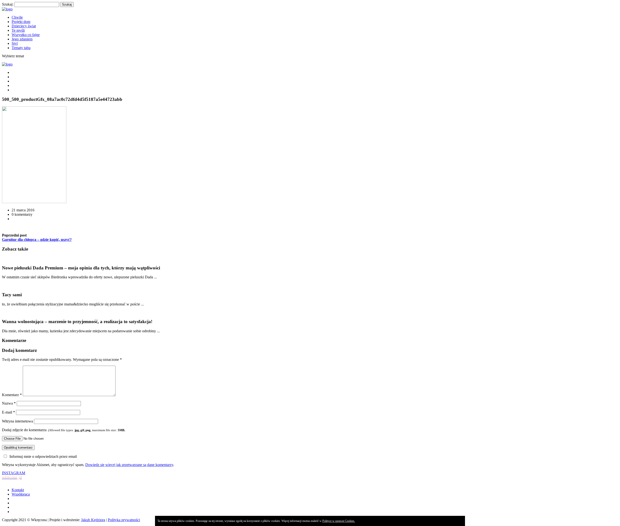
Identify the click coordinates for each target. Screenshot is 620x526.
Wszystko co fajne (26, 35)
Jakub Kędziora (93, 520)
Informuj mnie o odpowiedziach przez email (43, 456)
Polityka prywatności (124, 520)
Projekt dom (21, 22)
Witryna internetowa (17, 421)
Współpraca (21, 494)
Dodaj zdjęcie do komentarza (63, 430)
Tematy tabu (21, 48)
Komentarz (12, 395)
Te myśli (18, 30)
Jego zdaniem (22, 39)
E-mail (8, 412)
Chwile (17, 17)
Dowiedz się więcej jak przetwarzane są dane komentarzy (129, 465)
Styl (15, 43)
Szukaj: (7, 4)
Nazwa (9, 403)
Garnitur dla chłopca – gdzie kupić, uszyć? (37, 239)
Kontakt (18, 490)
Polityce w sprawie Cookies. (338, 521)
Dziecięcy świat (24, 26)
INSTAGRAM (13, 475)
